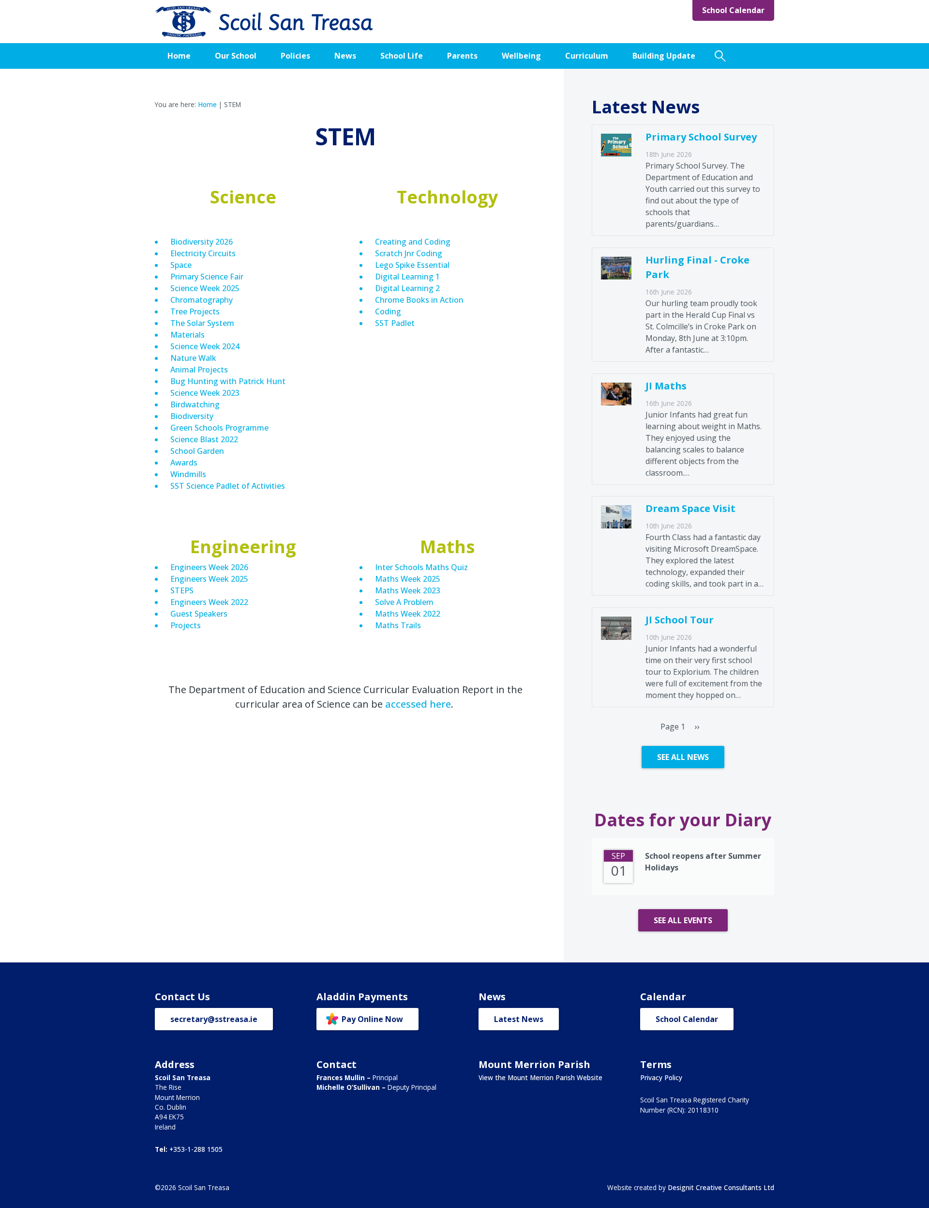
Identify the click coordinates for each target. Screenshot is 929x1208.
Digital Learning (405, 276)
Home (179, 55)
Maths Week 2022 (407, 613)
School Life (401, 55)
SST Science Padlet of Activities (228, 485)
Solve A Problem (405, 602)
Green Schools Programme (219, 427)
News (345, 55)
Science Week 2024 (205, 346)
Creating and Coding (413, 241)
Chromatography (201, 299)
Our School (235, 55)
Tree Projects (195, 311)
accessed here (418, 704)
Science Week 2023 (205, 392)
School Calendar (733, 10)
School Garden (198, 451)
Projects (185, 625)
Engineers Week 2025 (209, 578)
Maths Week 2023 (407, 590)
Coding (388, 311)
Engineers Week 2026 (209, 567)
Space (181, 265)
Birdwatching (195, 404)
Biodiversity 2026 (201, 241)
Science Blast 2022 (204, 439)
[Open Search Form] (720, 56)
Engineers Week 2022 (209, 602)
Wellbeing (521, 55)
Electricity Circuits (203, 253)
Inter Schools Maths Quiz (421, 567)
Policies (295, 55)
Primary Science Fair (206, 276)
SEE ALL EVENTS (683, 920)
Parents (462, 55)
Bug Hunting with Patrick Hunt (227, 381)
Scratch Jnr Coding (408, 253)
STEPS (182, 590)
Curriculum (586, 55)
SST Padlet (395, 323)
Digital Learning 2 (407, 288)
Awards (183, 462)
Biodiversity (191, 416)
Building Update (663, 55)
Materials (187, 334)
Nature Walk (193, 358)
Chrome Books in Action (420, 299)
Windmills (188, 474)
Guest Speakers (198, 613)
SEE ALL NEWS (683, 757)
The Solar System (203, 323)
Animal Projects (199, 369)
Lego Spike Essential (413, 265)
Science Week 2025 (205, 288)
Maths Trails (398, 625)
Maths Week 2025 (407, 578)
